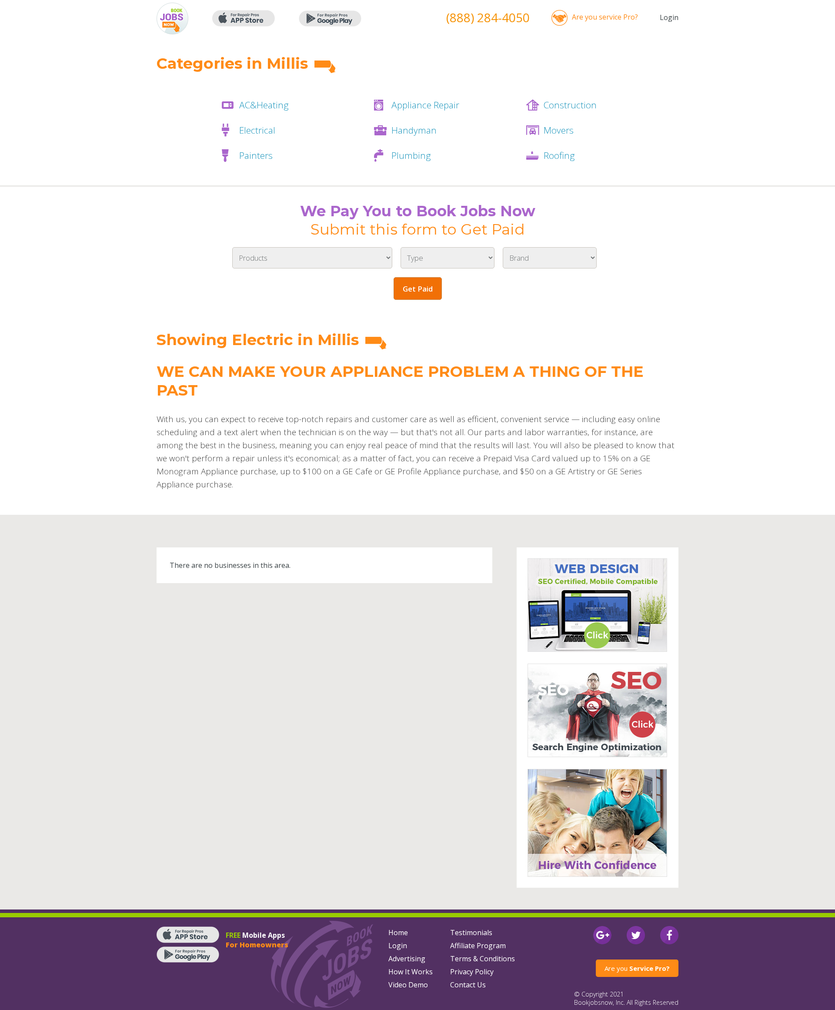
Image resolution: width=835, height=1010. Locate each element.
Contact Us (468, 985)
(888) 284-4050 (488, 17)
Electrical (257, 130)
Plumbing (411, 155)
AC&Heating (264, 105)
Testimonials (471, 932)
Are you (637, 968)
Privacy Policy (472, 971)
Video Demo (408, 985)
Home (398, 932)
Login (669, 17)
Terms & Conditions (482, 958)
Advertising (406, 958)
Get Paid (418, 289)
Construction (570, 105)
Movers (559, 130)
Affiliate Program (478, 945)
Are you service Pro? (605, 17)
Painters (256, 155)
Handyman (414, 130)
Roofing (559, 155)
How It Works (410, 971)
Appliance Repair (425, 105)
